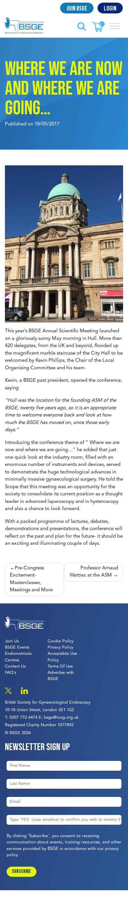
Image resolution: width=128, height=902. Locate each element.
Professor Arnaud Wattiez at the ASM (94, 572)
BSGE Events (17, 647)
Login (110, 8)
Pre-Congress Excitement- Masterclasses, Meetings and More (31, 579)
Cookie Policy (61, 641)
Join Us (12, 641)
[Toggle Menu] (114, 26)
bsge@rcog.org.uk (61, 717)
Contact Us (15, 666)
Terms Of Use (60, 666)
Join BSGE (76, 8)
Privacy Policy (60, 647)
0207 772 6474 (23, 717)
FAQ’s (10, 673)
